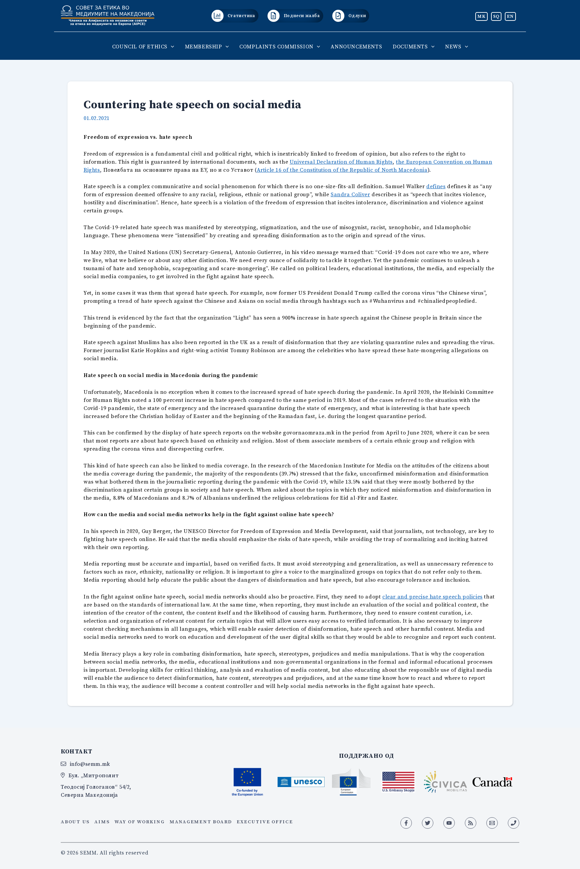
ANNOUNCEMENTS (356, 46)
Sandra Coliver (350, 194)
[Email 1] (492, 823)
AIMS (101, 821)
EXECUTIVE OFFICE (265, 821)
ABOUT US (75, 821)
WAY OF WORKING (139, 821)
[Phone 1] (513, 823)
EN (510, 16)
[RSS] (470, 823)
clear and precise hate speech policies (432, 596)
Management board (201, 821)
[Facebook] (406, 823)
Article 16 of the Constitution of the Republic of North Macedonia (342, 169)
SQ (496, 16)
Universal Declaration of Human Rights (341, 161)
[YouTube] (449, 823)
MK (481, 16)
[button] (170, 46)
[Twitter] (427, 823)
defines (435, 186)
